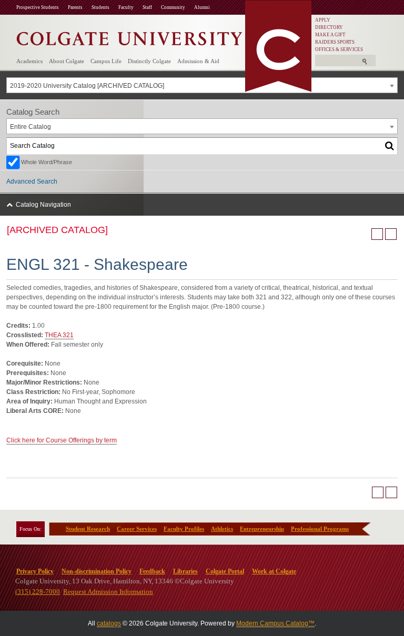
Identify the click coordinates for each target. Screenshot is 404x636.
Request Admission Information (108, 591)
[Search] (389, 146)
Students (100, 7)
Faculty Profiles (184, 529)
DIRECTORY (329, 27)
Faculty (126, 7)
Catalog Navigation (43, 204)
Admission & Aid (198, 61)
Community (173, 7)
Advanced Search (31, 181)
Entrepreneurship (262, 529)
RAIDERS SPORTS (335, 42)
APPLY (322, 20)
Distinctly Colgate (149, 61)
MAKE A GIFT (330, 34)
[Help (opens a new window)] (391, 234)
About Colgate (66, 61)
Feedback (152, 571)
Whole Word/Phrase (46, 162)
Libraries (185, 571)
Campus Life (106, 61)
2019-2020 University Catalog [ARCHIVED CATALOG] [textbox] (87, 85)
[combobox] (202, 85)
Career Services (137, 529)
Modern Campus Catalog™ (275, 623)
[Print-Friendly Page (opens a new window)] (377, 234)
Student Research (88, 529)
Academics (29, 61)
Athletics (222, 529)
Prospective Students (37, 7)
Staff (147, 7)
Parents (75, 7)
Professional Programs (320, 529)
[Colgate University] (129, 36)
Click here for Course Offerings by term (61, 440)
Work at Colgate (274, 571)
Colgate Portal (225, 571)
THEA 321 (59, 335)
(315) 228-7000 (37, 591)
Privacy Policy (35, 571)
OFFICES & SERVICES (339, 49)
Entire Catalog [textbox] (30, 126)
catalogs (109, 623)
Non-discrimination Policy (97, 571)
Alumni (202, 7)
